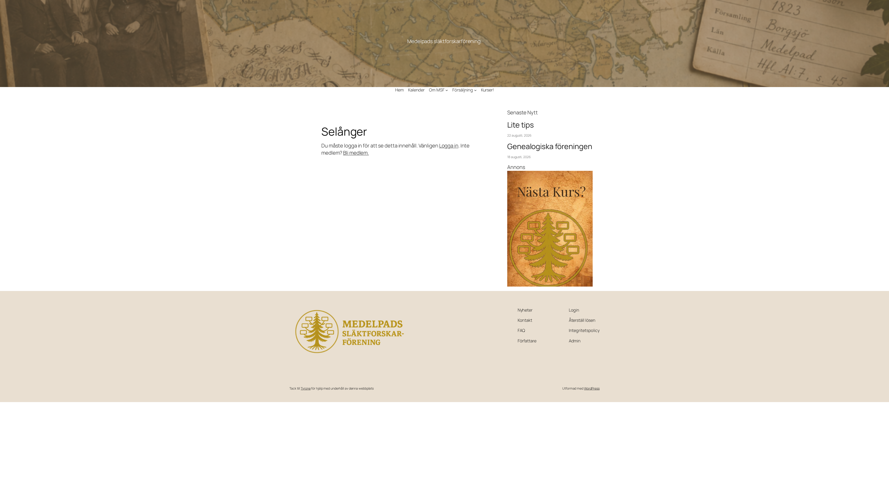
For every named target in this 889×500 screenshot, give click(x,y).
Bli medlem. (356, 152)
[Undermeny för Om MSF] (446, 90)
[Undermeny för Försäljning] (475, 90)
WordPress (592, 388)
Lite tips (520, 125)
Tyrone (305, 388)
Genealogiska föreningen (549, 146)
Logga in (448, 145)
